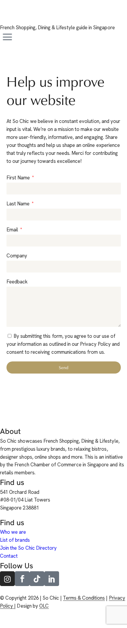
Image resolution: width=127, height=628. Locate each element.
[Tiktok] (37, 578)
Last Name (18, 203)
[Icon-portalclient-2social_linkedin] (51, 578)
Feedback (16, 281)
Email (12, 229)
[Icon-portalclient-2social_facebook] (22, 578)
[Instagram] (7, 578)
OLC (44, 606)
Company (16, 255)
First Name (18, 177)
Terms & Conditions (84, 598)
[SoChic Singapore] (7, 15)
